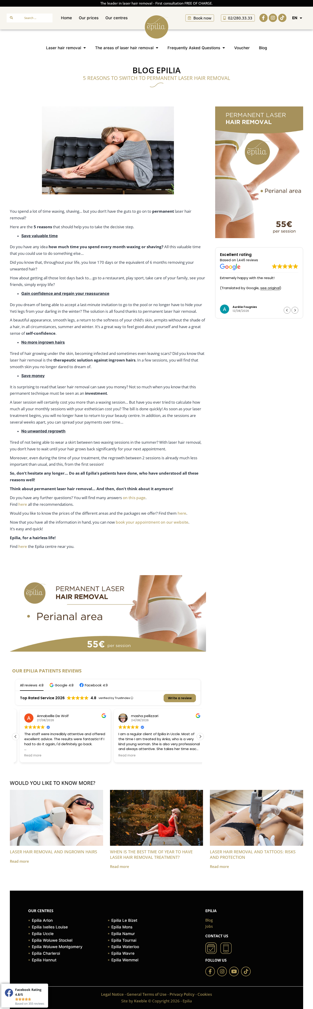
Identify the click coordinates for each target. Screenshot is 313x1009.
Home (66, 18)
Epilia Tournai (123, 940)
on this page (134, 497)
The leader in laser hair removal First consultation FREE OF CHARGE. (156, 3)
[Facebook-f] (263, 18)
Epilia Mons (121, 927)
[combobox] (29, 18)
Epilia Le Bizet (124, 920)
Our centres (116, 18)
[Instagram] (273, 18)
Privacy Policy (182, 994)
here (22, 504)
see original (270, 288)
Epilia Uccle (43, 933)
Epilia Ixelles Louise (50, 927)
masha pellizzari (140, 715)
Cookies (205, 994)
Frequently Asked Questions (193, 48)
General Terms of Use (147, 994)
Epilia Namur (123, 933)
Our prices (89, 18)
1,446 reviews (247, 260)
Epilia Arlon (42, 920)
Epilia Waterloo (125, 946)
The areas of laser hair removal (124, 48)
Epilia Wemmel (124, 960)
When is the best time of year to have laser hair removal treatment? (151, 854)
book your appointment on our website (152, 522)
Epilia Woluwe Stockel (52, 940)
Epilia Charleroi (46, 953)
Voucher (242, 48)
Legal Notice (112, 994)
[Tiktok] (282, 18)
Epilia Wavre (123, 953)
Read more (19, 861)
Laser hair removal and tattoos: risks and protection (253, 854)
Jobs (209, 926)
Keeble (140, 1001)
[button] (62, 685)
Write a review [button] (180, 698)
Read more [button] (28, 755)
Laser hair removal (63, 48)
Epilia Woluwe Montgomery (57, 946)
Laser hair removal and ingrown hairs (53, 851)
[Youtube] (234, 971)
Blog (263, 48)
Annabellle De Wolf (48, 715)
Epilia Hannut (44, 960)
